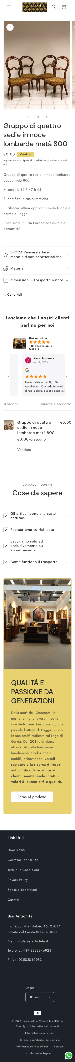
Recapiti (59, 1046)
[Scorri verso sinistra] (28, 117)
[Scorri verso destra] (46, 117)
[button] (9, 7)
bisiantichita (30, 1021)
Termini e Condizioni (23, 869)
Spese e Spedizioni (22, 889)
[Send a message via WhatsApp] (68, 1055)
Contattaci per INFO (23, 859)
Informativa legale (40, 1053)
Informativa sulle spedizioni (32, 1046)
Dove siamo (16, 849)
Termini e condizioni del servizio (40, 1040)
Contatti (13, 899)
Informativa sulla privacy (40, 1033)
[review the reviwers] (19, 371)
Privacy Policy (18, 879)
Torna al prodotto (32, 796)
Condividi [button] (14, 294)
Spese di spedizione (34, 160)
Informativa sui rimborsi (44, 1026)
